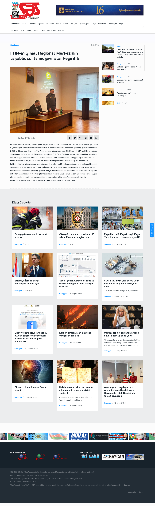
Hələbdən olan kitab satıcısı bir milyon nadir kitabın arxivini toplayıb (76, 390)
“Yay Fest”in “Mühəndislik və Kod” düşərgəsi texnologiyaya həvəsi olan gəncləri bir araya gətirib (130, 53)
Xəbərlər (32, 23)
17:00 (126, 46)
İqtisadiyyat (84, 23)
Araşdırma (50, 23)
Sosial (58, 23)
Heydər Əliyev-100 (33, 30)
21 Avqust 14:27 (31, 291)
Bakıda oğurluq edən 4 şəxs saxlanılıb (129, 67)
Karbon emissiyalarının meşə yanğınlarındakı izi (75, 334)
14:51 (125, 103)
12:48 (72, 244)
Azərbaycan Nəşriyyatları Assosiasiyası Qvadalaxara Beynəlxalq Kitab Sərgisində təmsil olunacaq (119, 391)
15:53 (127, 77)
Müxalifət (15, 30)
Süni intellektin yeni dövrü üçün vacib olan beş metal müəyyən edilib (121, 283)
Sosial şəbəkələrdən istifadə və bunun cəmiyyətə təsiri (76, 283)
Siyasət (41, 23)
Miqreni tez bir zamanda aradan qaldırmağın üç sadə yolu (121, 334)
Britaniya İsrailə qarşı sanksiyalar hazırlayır (27, 282)
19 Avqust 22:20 (120, 351)
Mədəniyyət (112, 23)
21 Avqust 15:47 (120, 244)
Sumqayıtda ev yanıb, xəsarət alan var (130, 81)
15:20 (129, 90)
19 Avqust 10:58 (31, 397)
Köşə (121, 23)
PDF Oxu (152, 231)
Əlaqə (141, 492)
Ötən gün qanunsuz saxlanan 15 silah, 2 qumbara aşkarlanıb (76, 235)
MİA (22, 30)
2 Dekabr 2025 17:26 (26, 138)
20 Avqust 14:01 (76, 343)
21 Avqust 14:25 (76, 293)
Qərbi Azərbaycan (49, 30)
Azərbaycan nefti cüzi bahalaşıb (126, 94)
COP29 (61, 30)
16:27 (128, 64)
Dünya (93, 23)
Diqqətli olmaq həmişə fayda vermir (30, 388)
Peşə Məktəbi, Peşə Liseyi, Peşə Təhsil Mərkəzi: (122, 235)
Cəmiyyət (73, 23)
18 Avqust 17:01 (120, 403)
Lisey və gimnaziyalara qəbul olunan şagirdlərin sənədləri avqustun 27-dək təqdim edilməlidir (31, 337)
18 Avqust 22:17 (76, 405)
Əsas (24, 23)
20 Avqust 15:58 (31, 348)
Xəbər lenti (15, 23)
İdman (65, 23)
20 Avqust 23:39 (121, 296)
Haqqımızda (131, 492)
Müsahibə (102, 23)
